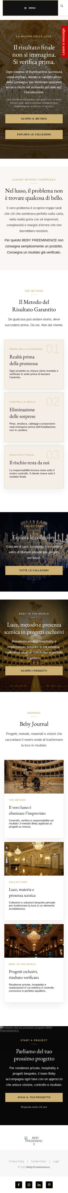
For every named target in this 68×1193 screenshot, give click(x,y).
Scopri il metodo (34, 118)
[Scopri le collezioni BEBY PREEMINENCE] (34, 859)
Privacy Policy (16, 1161)
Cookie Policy (38, 1161)
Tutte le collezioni (34, 570)
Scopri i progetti (34, 670)
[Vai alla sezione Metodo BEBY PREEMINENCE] (34, 777)
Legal (56, 1161)
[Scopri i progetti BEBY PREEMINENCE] (34, 941)
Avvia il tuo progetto (34, 1097)
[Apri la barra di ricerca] (61, 6)
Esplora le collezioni (34, 134)
